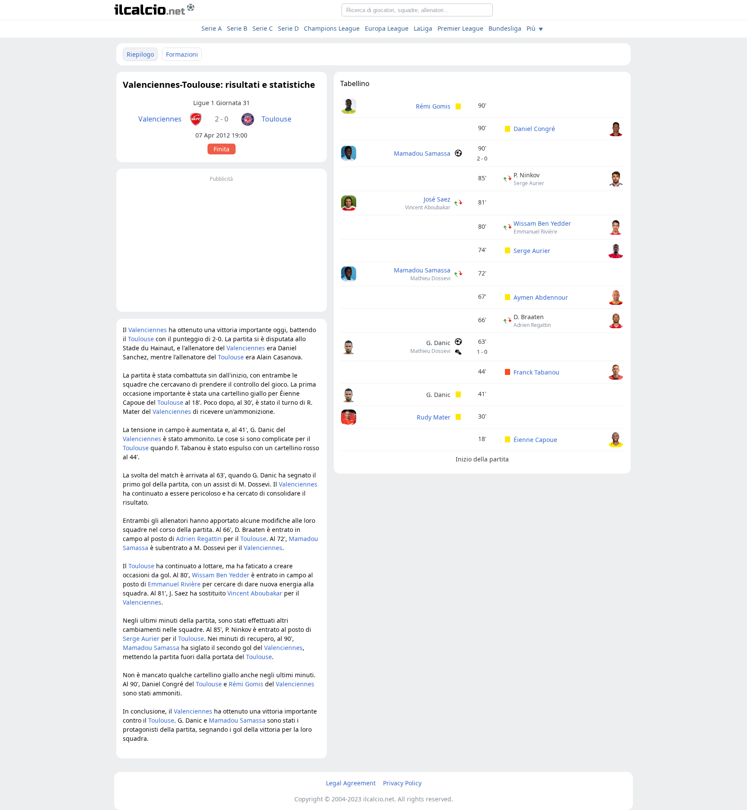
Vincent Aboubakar (427, 207)
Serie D (288, 28)
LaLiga (423, 28)
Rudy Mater (433, 417)
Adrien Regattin (532, 325)
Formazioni (182, 54)
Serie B (237, 28)
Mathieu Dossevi (430, 278)
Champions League (332, 28)
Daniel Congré (534, 129)
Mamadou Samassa (422, 153)
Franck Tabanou (536, 372)
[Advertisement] (221, 244)
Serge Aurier (529, 183)
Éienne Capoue (535, 439)
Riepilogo (140, 54)
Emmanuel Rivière (535, 231)
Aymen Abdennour (541, 297)
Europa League (387, 28)
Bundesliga (504, 28)
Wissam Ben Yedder (542, 223)
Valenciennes (160, 119)
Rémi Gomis (433, 106)
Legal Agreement (351, 783)
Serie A (211, 28)
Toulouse (276, 119)
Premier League (460, 28)
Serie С (262, 28)
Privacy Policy (402, 783)
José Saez (437, 199)
